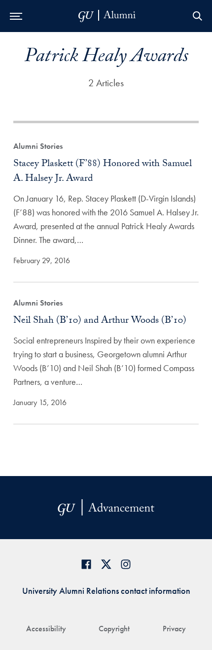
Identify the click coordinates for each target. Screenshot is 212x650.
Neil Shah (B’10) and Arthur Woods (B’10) (99, 321)
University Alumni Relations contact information (106, 590)
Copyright (114, 628)
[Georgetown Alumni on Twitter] (106, 564)
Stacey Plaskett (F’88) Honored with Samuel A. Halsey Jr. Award (102, 172)
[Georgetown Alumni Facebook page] (86, 564)
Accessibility (46, 628)
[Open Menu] (16, 16)
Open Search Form (197, 16)
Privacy (174, 628)
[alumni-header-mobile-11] (107, 16)
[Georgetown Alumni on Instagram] (125, 564)
